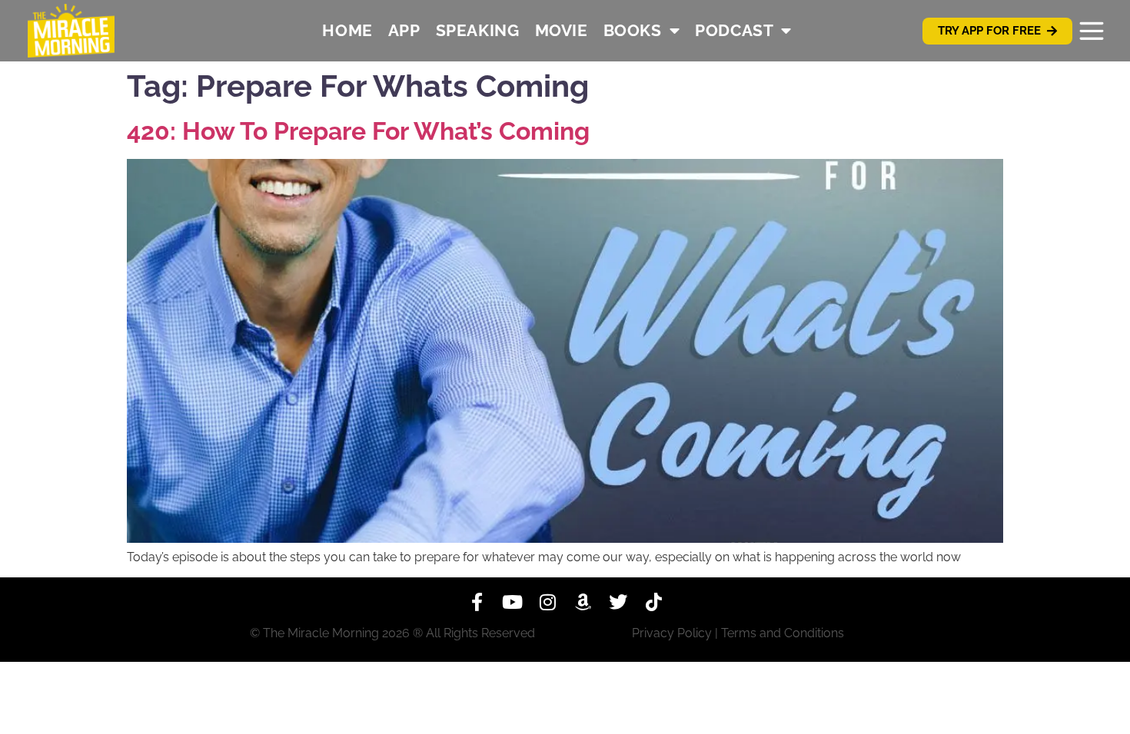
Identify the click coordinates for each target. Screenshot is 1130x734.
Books (632, 30)
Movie (561, 30)
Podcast (734, 30)
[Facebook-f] (476, 602)
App (404, 30)
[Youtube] (512, 602)
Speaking (478, 30)
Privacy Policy (672, 633)
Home (347, 30)
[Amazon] (582, 602)
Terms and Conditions (782, 633)
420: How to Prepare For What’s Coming (358, 131)
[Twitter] (618, 602)
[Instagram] (547, 602)
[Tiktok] (653, 602)
